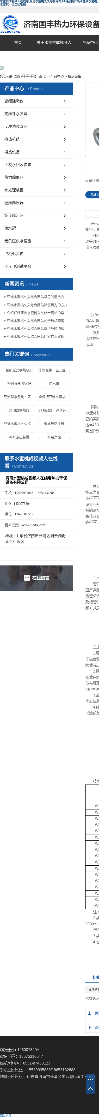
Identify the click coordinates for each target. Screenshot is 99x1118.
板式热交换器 (54, 424)
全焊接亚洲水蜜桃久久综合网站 (54, 397)
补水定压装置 (19, 437)
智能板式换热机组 (19, 370)
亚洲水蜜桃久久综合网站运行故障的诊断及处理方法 (38, 329)
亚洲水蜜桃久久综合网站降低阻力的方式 (37, 305)
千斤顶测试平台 (17, 266)
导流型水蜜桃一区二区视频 (19, 397)
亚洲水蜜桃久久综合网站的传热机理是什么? (38, 321)
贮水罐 (54, 383)
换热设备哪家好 (19, 383)
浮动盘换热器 (19, 410)
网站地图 (6, 1116)
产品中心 (57, 76)
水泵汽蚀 (54, 437)
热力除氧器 (14, 177)
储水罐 (10, 228)
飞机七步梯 (14, 254)
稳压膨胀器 (14, 203)
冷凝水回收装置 (17, 165)
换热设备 (74, 76)
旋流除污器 (14, 216)
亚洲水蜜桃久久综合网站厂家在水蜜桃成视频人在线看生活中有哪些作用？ (38, 337)
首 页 (43, 76)
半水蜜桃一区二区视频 (54, 370)
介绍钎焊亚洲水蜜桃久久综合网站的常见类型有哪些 (38, 313)
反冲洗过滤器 (15, 127)
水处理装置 (14, 190)
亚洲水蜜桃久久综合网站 (19, 424)
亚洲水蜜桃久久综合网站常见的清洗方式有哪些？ (38, 297)
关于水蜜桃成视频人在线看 (54, 50)
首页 (18, 43)
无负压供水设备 (17, 241)
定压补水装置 (15, 114)
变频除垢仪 (14, 101)
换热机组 (12, 139)
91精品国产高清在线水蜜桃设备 (54, 410)
